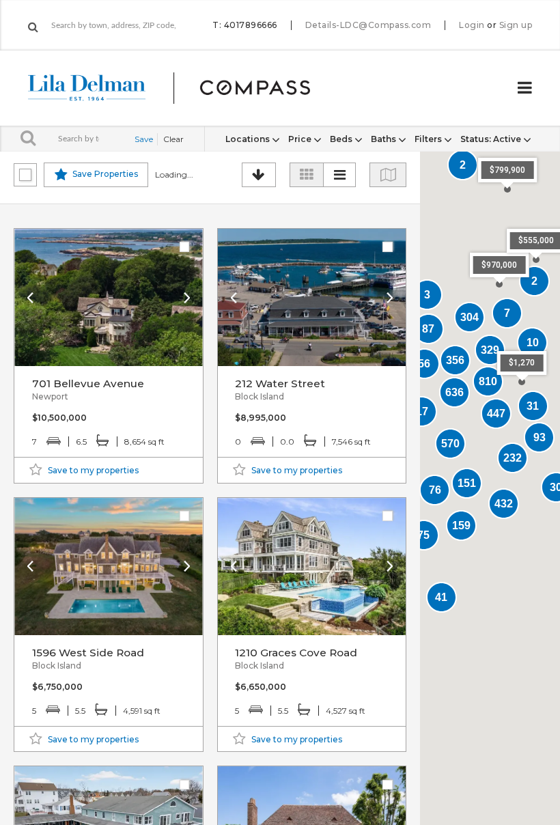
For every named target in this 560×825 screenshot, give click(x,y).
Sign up (516, 25)
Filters (429, 139)
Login (472, 25)
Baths (384, 139)
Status (490, 139)
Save (144, 139)
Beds (342, 139)
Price (300, 139)
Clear (173, 139)
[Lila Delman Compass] (185, 88)
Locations (248, 139)
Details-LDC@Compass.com (368, 25)
